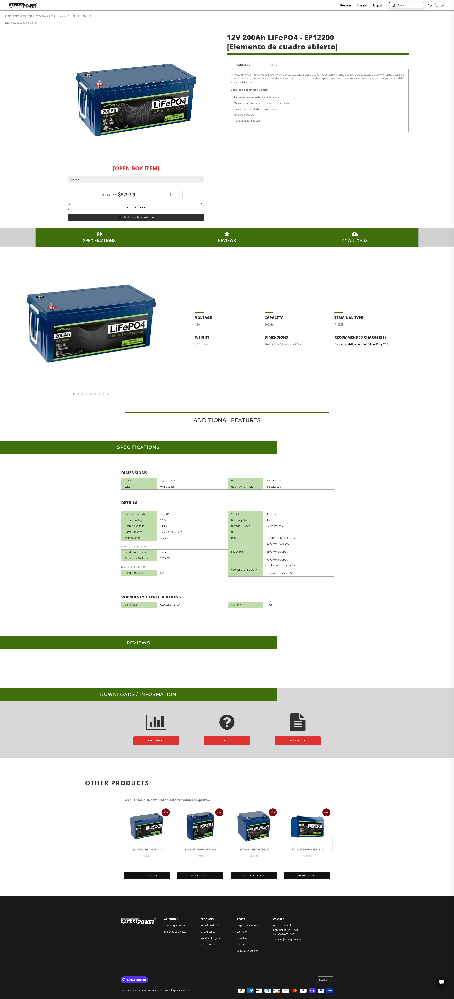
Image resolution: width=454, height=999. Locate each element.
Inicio (8, 16)
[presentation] (19, 325)
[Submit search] (393, 5)
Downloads (243, 938)
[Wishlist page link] (430, 5)
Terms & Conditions (247, 951)
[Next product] (335, 844)
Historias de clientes (175, 931)
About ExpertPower (175, 925)
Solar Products (209, 944)
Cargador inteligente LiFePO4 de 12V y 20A (361, 344)
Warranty (242, 931)
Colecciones (19, 16)
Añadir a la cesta (147, 875)
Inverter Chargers (210, 938)
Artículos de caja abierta (42, 16)
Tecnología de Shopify (177, 990)
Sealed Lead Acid (210, 925)
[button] (74, 394)
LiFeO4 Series (208, 931)
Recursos (242, 944)
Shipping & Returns (247, 925)
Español (323, 979)
